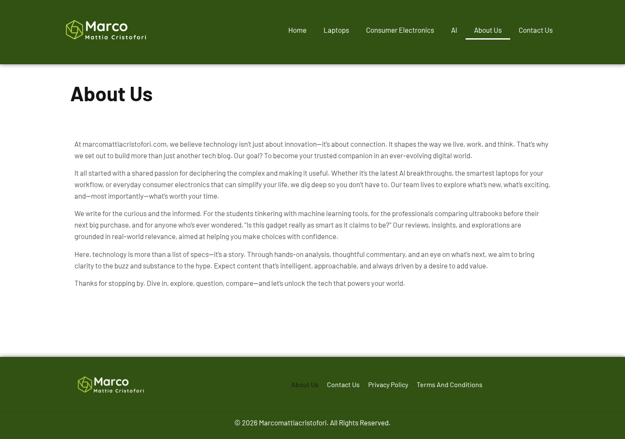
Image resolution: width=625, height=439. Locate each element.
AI (454, 30)
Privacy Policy (388, 384)
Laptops (336, 30)
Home (297, 30)
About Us (488, 30)
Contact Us (536, 30)
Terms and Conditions (450, 384)
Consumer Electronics (400, 30)
